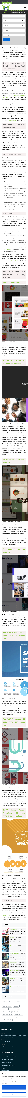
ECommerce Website (7, 1059)
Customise (14, 1090)
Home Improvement (14, 953)
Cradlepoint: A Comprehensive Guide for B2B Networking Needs (17, 990)
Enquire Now (7, 3)
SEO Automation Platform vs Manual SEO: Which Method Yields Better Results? (17, 966)
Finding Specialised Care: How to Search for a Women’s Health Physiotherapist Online (17, 933)
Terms (3, 1068)
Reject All (14, 1094)
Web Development (17, 1003)
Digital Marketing (13, 929)
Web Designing (7, 1006)
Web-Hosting (18, 1014)
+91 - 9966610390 (5, 1041)
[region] (14, 1084)
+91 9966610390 (8, 1)
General (14, 1017)
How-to (16, 1006)
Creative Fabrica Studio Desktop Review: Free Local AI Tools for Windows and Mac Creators (17, 974)
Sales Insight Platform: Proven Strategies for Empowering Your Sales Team (17, 949)
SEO (5, 1009)
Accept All (14, 1087)
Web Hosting (5, 1070)
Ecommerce (6, 1011)
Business (12, 937)
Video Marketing (7, 1019)
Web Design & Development (9, 1056)
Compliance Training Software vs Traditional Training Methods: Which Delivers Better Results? (17, 982)
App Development (14, 970)
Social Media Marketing (15, 1009)
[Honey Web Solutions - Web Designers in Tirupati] (6, 7)
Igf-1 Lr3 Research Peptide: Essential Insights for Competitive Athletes (17, 941)
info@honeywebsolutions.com (9, 1046)
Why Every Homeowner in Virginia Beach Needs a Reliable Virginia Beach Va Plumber (17, 958)
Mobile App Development (8, 1065)
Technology (12, 978)
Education (6, 1017)
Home (5, 10)
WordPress (15, 1011)
